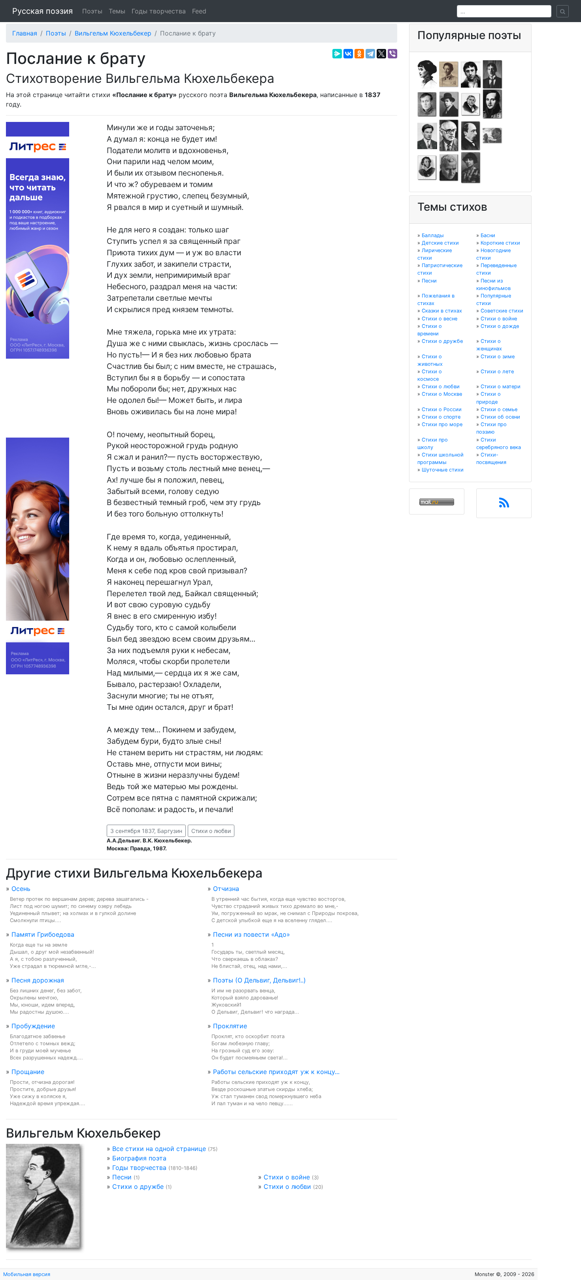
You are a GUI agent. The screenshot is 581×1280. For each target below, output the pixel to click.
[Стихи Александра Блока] (449, 74)
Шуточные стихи (443, 470)
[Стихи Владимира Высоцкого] (471, 74)
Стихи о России (442, 409)
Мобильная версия (26, 1274)
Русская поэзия (42, 11)
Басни (488, 235)
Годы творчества (159, 11)
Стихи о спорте (441, 417)
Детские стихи (440, 243)
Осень (20, 889)
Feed (199, 11)
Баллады (433, 235)
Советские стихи (502, 311)
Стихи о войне (287, 1177)
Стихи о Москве (442, 394)
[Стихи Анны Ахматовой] (427, 74)
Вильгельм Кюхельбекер (113, 33)
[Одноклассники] (359, 53)
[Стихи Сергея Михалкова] (449, 135)
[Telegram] (370, 53)
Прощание (27, 1072)
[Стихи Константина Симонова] (449, 167)
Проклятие (230, 1026)
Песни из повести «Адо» (251, 934)
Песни (122, 1177)
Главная (24, 33)
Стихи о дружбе (138, 1186)
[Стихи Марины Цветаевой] (471, 167)
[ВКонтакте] (348, 53)
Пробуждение (33, 1026)
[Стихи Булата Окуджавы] (492, 135)
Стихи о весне (439, 319)
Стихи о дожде (500, 326)
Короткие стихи (500, 243)
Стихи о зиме (498, 356)
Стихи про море (442, 424)
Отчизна (226, 889)
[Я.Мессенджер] (337, 53)
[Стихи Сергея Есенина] (449, 104)
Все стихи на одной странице (159, 1149)
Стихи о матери (501, 386)
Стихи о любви (211, 830)
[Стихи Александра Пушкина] (427, 167)
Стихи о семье (499, 409)
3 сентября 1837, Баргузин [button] (146, 830)
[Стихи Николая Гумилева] (492, 74)
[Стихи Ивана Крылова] (471, 104)
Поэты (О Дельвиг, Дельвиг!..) (259, 980)
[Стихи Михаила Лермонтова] (492, 104)
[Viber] (392, 53)
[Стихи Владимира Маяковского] (427, 135)
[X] (381, 53)
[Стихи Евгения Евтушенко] (427, 104)
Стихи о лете (497, 371)
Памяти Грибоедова (42, 934)
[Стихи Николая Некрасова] (471, 135)
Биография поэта (139, 1158)
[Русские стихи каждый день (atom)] (504, 505)
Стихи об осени (500, 417)
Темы (117, 11)
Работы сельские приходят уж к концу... (276, 1072)
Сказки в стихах (442, 311)
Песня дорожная (37, 980)
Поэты (92, 11)
